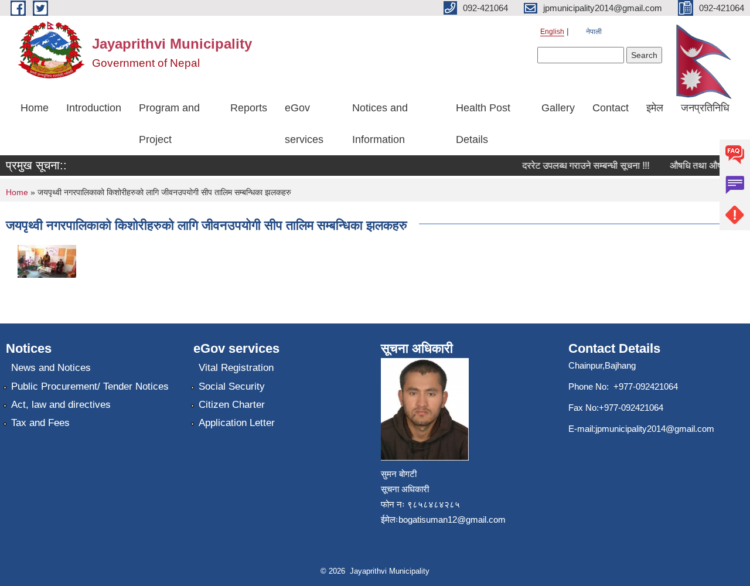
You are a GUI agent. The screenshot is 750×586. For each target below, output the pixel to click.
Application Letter (237, 422)
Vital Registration (236, 367)
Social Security (232, 386)
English (552, 32)
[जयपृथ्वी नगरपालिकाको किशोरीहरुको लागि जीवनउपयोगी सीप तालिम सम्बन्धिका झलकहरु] (47, 260)
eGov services (304, 123)
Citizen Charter (232, 404)
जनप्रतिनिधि (705, 108)
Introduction (93, 108)
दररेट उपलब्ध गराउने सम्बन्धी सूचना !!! (581, 166)
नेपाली (594, 32)
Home (35, 108)
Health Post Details (483, 123)
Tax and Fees (40, 422)
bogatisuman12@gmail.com (452, 519)
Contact (610, 108)
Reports (248, 108)
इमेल (654, 108)
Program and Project (169, 123)
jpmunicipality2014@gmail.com (654, 429)
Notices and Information (380, 123)
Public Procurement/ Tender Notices (90, 386)
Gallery (558, 108)
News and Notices (51, 367)
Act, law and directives (61, 404)
